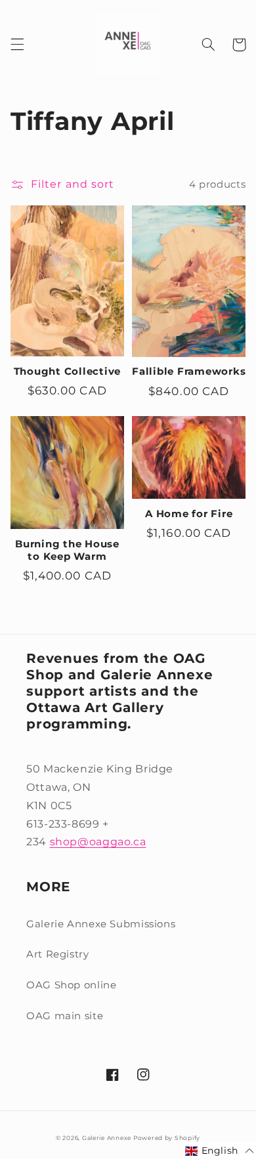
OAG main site (64, 1016)
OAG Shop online (71, 985)
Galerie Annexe (107, 1138)
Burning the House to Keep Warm (67, 550)
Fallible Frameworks (188, 371)
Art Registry (57, 954)
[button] (17, 45)
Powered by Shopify (166, 1138)
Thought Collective (67, 371)
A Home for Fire (188, 514)
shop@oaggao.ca (98, 841)
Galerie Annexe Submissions (100, 924)
